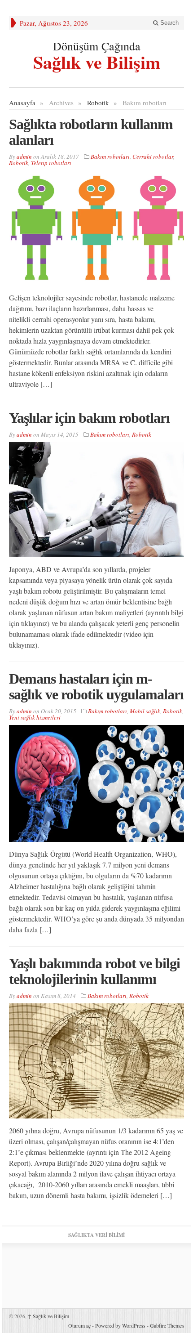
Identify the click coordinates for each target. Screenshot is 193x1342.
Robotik (98, 102)
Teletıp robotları (51, 163)
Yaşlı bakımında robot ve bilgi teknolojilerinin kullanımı (94, 971)
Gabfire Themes (167, 1325)
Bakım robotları (110, 156)
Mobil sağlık (145, 711)
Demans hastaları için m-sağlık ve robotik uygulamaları (96, 686)
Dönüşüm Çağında (96, 46)
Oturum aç (79, 1325)
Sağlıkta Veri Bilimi (96, 1235)
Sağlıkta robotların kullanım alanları (91, 132)
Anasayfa (22, 102)
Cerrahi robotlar (152, 156)
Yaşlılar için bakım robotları (89, 418)
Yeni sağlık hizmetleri (35, 717)
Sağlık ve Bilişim (96, 61)
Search (168, 22)
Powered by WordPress (120, 1325)
